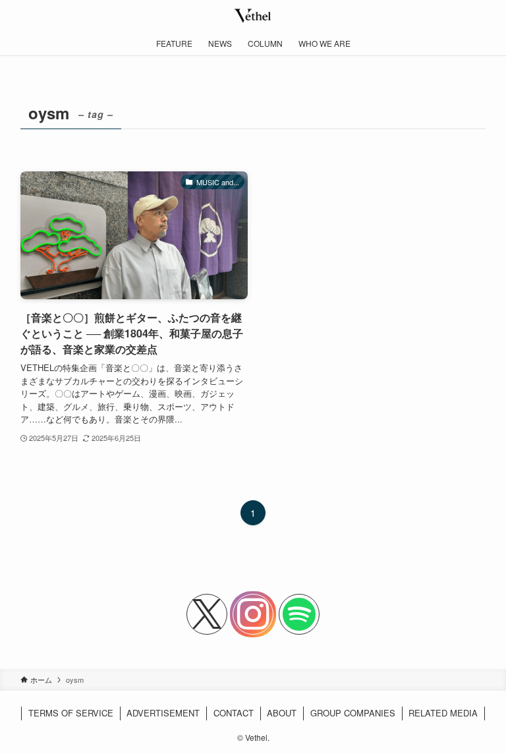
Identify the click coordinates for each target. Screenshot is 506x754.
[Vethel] (253, 16)
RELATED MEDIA (443, 713)
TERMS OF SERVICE (70, 713)
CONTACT (233, 713)
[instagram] (253, 614)
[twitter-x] (206, 614)
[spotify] (299, 614)
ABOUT (281, 713)
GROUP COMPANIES (352, 713)
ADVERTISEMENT (163, 713)
